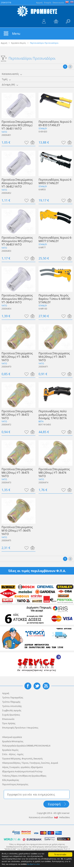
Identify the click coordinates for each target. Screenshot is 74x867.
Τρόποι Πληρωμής (11, 701)
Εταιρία (47, 2)
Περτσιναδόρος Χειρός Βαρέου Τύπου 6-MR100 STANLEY (54, 298)
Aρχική (39, 2)
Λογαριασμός (44, 21)
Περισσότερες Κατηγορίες (15, 784)
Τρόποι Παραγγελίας (12, 697)
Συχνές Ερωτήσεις (11, 714)
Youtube (46, 686)
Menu (16, 33)
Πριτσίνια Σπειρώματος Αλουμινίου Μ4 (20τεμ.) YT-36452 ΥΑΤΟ (17, 183)
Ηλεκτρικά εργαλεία (12, 737)
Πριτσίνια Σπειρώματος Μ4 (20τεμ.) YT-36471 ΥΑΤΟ (54, 356)
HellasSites (64, 817)
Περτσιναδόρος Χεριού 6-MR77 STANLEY (55, 239)
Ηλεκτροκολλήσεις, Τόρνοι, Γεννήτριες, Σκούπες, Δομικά (30, 762)
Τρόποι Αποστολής (12, 706)
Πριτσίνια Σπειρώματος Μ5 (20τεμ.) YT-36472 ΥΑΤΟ (17, 414)
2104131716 (6, 2)
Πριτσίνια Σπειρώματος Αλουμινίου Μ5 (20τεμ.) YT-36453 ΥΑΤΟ (17, 241)
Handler (68, 21)
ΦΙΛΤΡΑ (3, 61)
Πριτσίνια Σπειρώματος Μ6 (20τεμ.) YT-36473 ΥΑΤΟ (17, 472)
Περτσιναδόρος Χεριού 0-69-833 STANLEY (55, 123)
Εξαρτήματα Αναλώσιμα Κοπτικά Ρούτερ (22, 771)
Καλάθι (56, 21)
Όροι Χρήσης (8, 723)
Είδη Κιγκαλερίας (10, 780)
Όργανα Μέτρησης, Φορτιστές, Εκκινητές (22, 758)
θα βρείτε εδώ (33, 864)
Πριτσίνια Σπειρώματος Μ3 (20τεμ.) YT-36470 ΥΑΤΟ (17, 356)
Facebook (27, 686)
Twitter (37, 686)
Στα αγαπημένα (26, 142)
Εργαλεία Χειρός (18, 43)
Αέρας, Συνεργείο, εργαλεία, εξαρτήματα (22, 767)
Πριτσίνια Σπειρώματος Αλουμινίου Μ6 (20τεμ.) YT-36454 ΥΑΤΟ (17, 298)
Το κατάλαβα (60, 854)
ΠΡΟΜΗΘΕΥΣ (37, 11)
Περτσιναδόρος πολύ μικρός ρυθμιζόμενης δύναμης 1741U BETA (53, 414)
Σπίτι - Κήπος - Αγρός (12, 754)
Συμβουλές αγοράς (11, 710)
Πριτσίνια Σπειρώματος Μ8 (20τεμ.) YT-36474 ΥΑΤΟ (54, 472)
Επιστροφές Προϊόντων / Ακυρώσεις (20, 727)
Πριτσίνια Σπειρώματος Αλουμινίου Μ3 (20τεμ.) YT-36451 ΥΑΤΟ (17, 125)
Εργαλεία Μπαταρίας (12, 741)
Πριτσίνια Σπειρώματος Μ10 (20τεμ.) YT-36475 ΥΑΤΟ (17, 530)
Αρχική (4, 43)
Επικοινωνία (58, 2)
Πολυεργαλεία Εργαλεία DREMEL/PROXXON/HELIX (26, 745)
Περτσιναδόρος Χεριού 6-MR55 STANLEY (55, 181)
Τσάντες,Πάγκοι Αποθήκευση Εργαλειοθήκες (24, 775)
